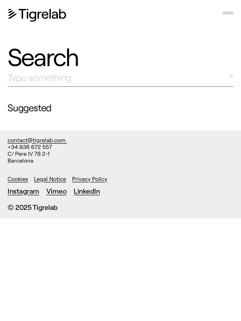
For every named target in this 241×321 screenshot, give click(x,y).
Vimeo (56, 191)
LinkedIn (87, 191)
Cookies (18, 178)
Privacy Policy (89, 178)
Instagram (23, 191)
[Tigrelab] (37, 15)
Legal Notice (50, 178)
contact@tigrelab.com (37, 140)
